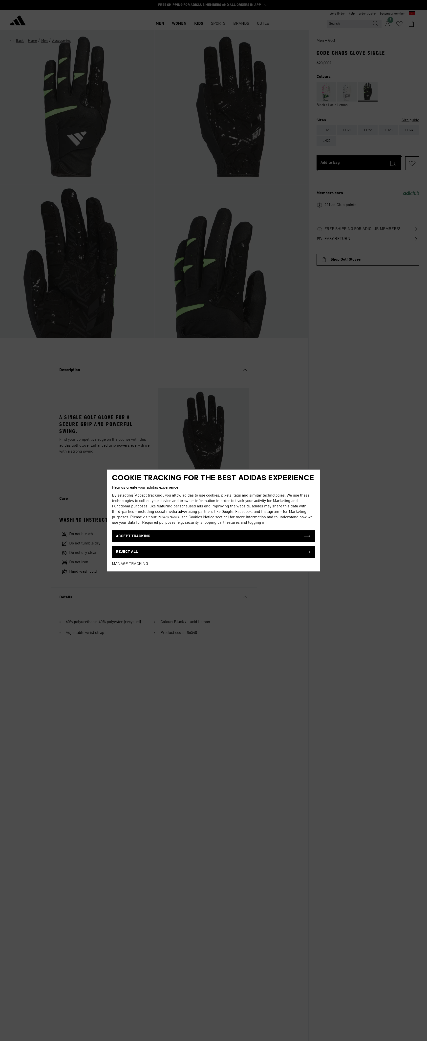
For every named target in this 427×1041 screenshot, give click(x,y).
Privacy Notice (168, 517)
